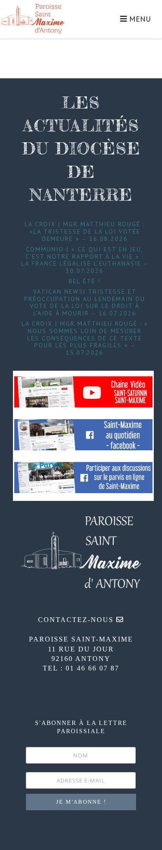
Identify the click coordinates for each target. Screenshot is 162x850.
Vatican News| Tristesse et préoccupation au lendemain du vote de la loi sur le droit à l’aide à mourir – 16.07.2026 (84, 302)
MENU (139, 19)
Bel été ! (85, 281)
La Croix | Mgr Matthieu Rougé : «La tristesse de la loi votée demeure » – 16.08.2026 (85, 231)
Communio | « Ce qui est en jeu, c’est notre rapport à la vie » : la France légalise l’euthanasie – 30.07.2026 (85, 260)
